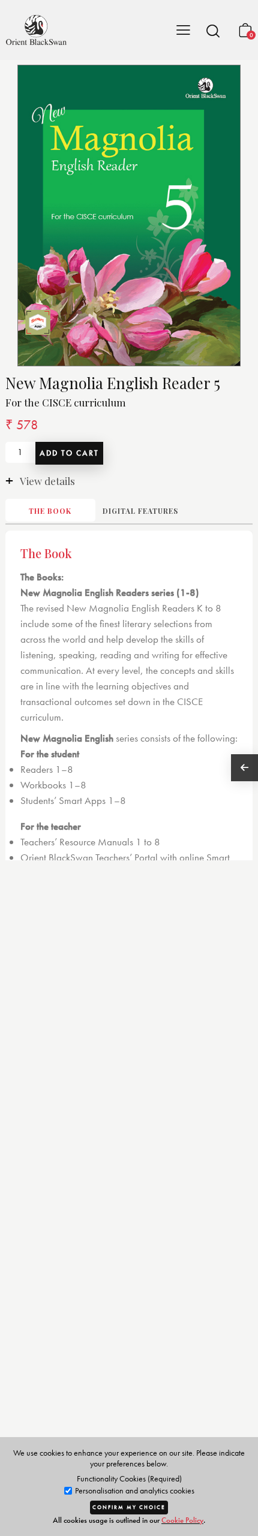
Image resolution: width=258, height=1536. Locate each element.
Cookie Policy (182, 1520)
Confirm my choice (129, 1507)
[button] (213, 31)
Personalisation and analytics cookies (133, 1490)
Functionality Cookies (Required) (129, 1478)
